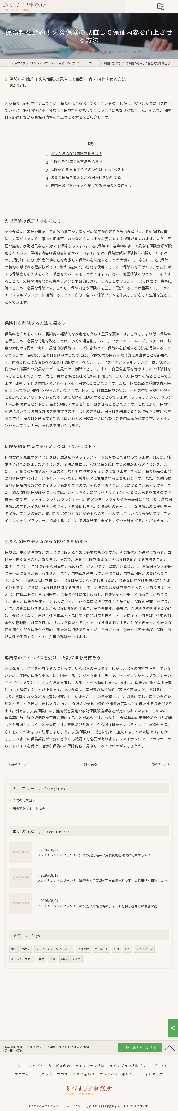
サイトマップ (152, 1074)
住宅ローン (101, 949)
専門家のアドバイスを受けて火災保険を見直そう (91, 185)
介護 (53, 959)
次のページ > (160, 764)
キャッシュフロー (22, 959)
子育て (76, 959)
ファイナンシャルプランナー (54, 949)
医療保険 (83, 949)
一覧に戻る (89, 764)
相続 (116, 949)
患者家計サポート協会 (29, 808)
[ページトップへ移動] (170, 1047)
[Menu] (170, 6)
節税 (127, 949)
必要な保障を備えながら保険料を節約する (86, 177)
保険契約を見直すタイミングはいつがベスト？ (89, 169)
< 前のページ (17, 764)
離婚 (64, 959)
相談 (14, 949)
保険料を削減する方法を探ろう (76, 161)
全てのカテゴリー (26, 800)
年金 (41, 959)
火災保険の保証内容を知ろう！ (76, 153)
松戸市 (26, 949)
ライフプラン (144, 949)
